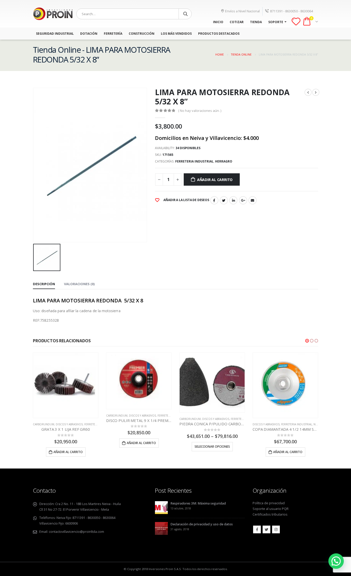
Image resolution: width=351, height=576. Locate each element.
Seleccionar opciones (139, 446)
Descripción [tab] (44, 284)
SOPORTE (275, 22)
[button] (307, 341)
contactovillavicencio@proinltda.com (76, 531)
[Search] (185, 14)
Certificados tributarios (270, 514)
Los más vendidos (176, 33)
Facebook (214, 200)
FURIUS (290, 424)
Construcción (141, 33)
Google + (243, 200)
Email (252, 200)
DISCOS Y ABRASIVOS (69, 415)
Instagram (276, 529)
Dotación (88, 33)
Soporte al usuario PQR (271, 509)
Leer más (288, 452)
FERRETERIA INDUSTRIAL (194, 161)
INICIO (218, 22)
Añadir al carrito (215, 179)
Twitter (224, 200)
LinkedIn (233, 200)
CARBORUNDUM (43, 415)
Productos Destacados (218, 33)
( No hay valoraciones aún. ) (199, 110)
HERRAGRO (223, 161)
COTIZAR (237, 22)
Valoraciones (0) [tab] (79, 284)
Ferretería (113, 33)
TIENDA (256, 22)
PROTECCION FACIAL (309, 424)
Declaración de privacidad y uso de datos (201, 524)
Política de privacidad (269, 503)
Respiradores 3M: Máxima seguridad (198, 503)
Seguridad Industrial (55, 33)
